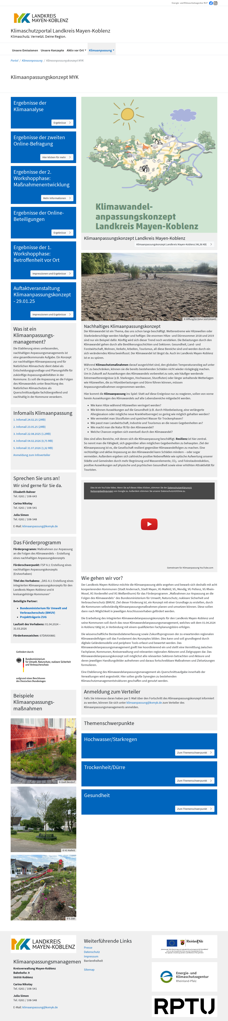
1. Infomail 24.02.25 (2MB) (29, 419)
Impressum (91, 956)
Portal (14, 60)
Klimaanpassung (32, 60)
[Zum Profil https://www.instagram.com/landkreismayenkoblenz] (215, 3)
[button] (76, 49)
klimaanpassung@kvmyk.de (40, 526)
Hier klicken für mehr (54, 157)
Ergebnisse (60, 122)
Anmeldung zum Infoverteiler (31, 455)
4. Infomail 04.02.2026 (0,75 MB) (33, 441)
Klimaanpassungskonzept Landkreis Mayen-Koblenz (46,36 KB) (171, 244)
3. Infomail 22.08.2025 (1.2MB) (32, 434)
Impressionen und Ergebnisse (49, 273)
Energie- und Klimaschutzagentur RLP (190, 3)
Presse (88, 947)
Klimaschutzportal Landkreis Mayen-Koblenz (60, 30)
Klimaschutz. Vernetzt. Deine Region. (38, 36)
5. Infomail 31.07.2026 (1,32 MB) (33, 448)
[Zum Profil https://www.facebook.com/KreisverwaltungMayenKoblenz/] (211, 3)
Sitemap (89, 969)
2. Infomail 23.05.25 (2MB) (29, 427)
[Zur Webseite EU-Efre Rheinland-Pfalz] (184, 947)
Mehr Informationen (54, 198)
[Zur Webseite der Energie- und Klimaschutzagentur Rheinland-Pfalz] (184, 977)
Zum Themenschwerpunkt (192, 752)
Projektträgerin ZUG (33, 617)
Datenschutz (92, 952)
